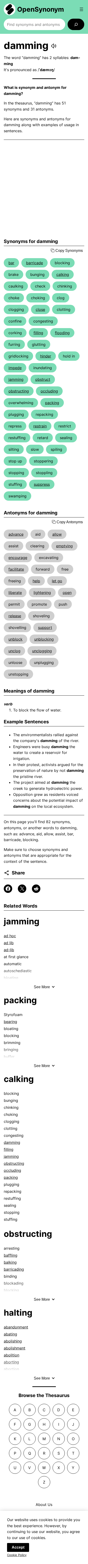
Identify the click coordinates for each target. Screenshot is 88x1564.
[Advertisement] (44, 189)
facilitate (16, 569)
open (67, 592)
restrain (40, 426)
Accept (18, 1547)
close (40, 309)
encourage (17, 557)
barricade (34, 262)
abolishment (14, 1348)
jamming (15, 379)
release (14, 616)
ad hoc (10, 935)
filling (38, 332)
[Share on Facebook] (8, 888)
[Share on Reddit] (36, 888)
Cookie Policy (17, 1555)
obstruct (42, 379)
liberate (15, 592)
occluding (49, 391)
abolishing (13, 1341)
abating (10, 1334)
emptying (64, 546)
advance (15, 534)
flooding (62, 332)
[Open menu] (81, 9)
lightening (42, 592)
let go (57, 581)
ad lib (9, 942)
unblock (15, 639)
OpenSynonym (40, 9)
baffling (10, 1255)
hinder (45, 356)
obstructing (18, 391)
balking (10, 1262)
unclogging (42, 650)
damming (12, 1142)
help (36, 581)
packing (52, 402)
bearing (10, 1021)
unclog (14, 650)
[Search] (76, 24)
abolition (11, 1355)
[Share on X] (22, 888)
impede (15, 367)
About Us (44, 1504)
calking (62, 274)
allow (57, 534)
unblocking (44, 639)
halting (18, 1312)
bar (11, 262)
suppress (42, 484)
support (45, 627)
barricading (14, 1269)
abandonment (16, 1327)
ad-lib (9, 949)
